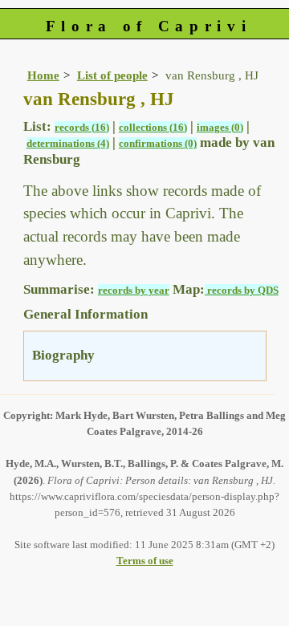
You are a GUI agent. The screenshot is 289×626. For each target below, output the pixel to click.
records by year (133, 290)
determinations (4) (67, 143)
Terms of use (144, 561)
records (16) (82, 127)
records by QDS (242, 290)
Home (43, 75)
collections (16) (153, 127)
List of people (112, 75)
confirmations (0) (158, 143)
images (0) (220, 127)
